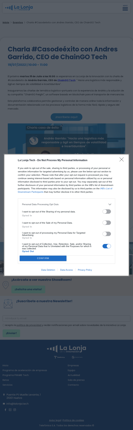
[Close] (123, 160)
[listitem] (66, 204)
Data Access (66, 270)
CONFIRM (43, 258)
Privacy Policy (85, 270)
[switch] (107, 211)
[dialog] (66, 215)
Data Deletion (48, 270)
